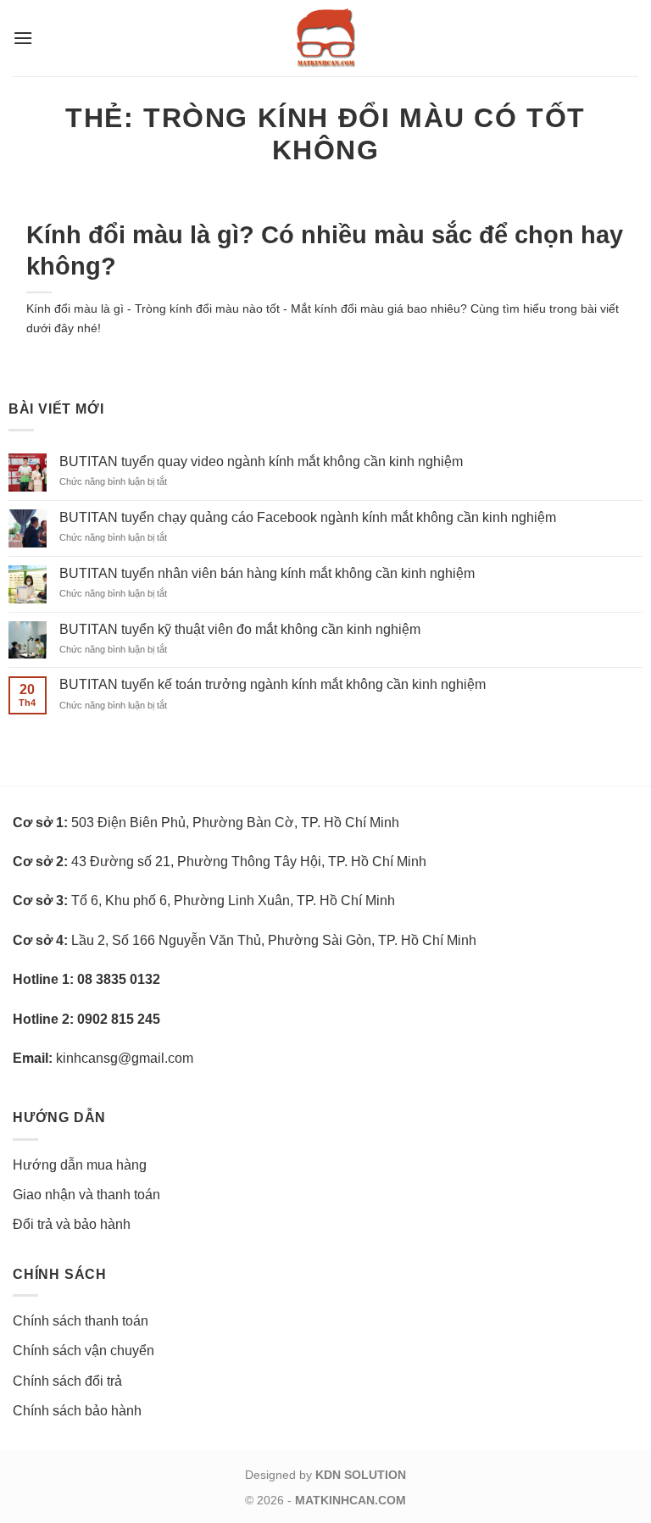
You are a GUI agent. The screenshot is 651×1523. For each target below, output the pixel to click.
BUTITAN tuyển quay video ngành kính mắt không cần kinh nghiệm (261, 461)
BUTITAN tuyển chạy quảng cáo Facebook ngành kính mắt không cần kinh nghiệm (307, 517)
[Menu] (23, 37)
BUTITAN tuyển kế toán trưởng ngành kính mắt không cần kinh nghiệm (272, 684)
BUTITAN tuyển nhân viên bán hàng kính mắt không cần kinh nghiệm (267, 573)
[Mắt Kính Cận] (325, 38)
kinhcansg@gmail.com (124, 1058)
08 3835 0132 (118, 979)
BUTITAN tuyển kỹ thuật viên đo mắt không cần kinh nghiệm (239, 629)
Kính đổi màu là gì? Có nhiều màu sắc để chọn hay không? (324, 250)
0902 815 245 (118, 1019)
